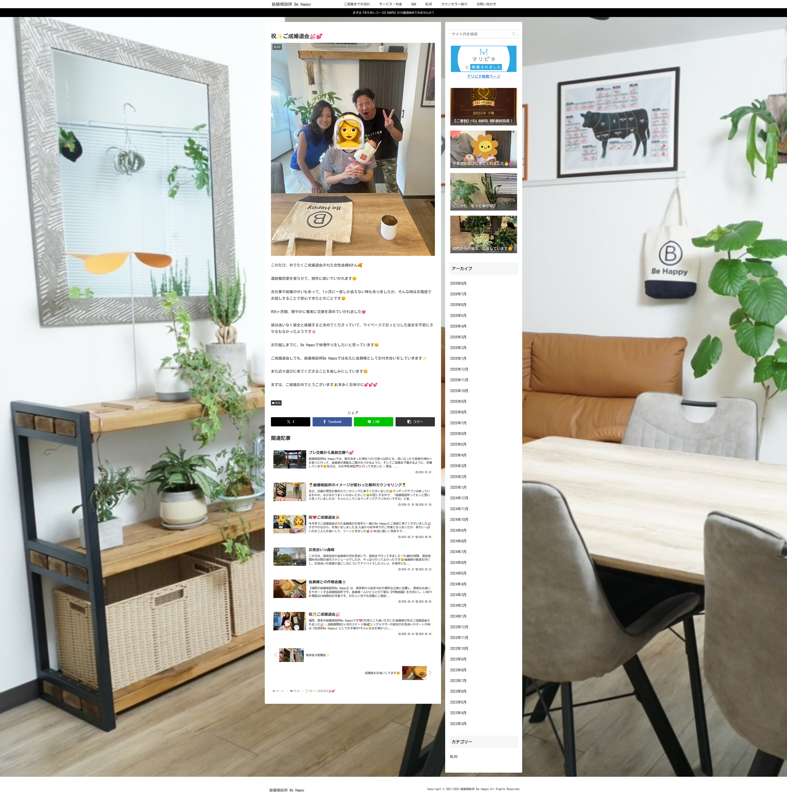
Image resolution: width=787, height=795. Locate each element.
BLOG (277, 403)
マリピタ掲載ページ (483, 76)
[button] (415, 421)
